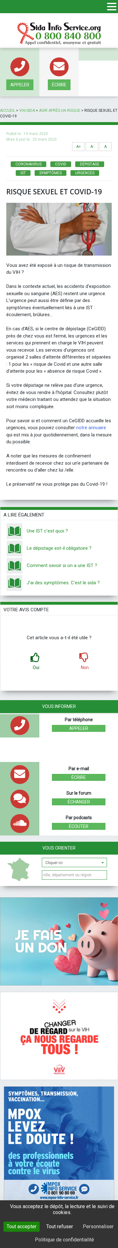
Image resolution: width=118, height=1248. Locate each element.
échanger (79, 801)
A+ (78, 146)
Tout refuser (59, 1226)
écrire (59, 84)
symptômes (50, 173)
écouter (78, 826)
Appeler (19, 84)
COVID (60, 164)
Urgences (84, 173)
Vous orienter (59, 848)
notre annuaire (91, 427)
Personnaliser (98, 1226)
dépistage (89, 164)
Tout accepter (22, 1226)
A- (92, 146)
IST (23, 173)
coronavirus (28, 164)
